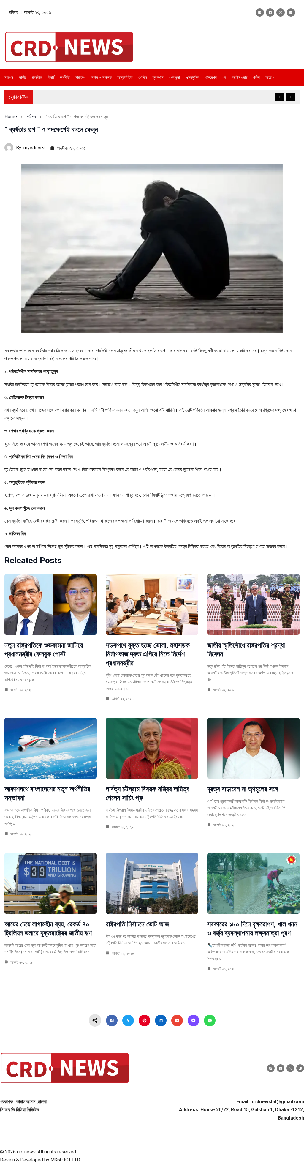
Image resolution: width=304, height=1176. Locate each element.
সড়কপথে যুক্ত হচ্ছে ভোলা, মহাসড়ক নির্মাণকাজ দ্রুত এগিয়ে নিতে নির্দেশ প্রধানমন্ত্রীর (148, 654)
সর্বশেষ (31, 116)
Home (10, 116)
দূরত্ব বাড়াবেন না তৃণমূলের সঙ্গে (242, 789)
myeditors (34, 148)
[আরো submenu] (274, 77)
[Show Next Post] (290, 97)
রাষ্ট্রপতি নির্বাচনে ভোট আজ (137, 924)
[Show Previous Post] (279, 97)
